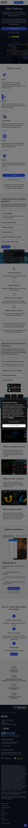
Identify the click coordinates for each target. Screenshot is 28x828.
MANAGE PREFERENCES (14, 421)
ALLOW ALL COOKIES (14, 425)
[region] (14, 414)
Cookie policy (11, 417)
